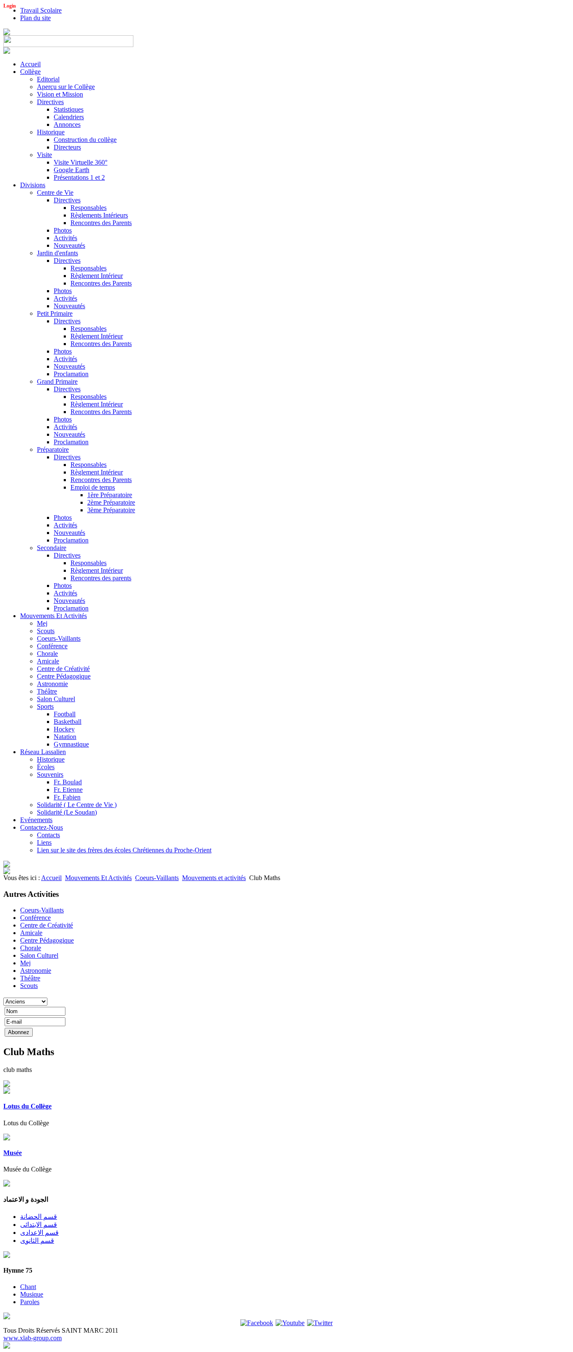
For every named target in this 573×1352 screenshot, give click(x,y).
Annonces (67, 124)
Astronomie (52, 683)
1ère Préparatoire (109, 494)
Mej (42, 623)
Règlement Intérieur (96, 275)
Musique (31, 1294)
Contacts (48, 834)
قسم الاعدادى (39, 1232)
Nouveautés (69, 245)
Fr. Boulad (68, 782)
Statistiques (68, 109)
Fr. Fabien (67, 797)
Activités (65, 237)
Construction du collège (85, 139)
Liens (44, 842)
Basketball (67, 721)
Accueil (30, 64)
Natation (65, 736)
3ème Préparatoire (111, 510)
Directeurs (67, 147)
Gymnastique (71, 744)
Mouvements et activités (214, 877)
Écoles (46, 766)
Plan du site (35, 17)
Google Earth (71, 169)
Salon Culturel (56, 698)
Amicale (48, 661)
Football (65, 714)
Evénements (36, 819)
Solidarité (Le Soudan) (67, 812)
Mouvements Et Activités (53, 615)
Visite (44, 154)
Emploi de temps (92, 487)
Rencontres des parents (100, 578)
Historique (51, 132)
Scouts (46, 630)
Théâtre (47, 691)
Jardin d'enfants (57, 253)
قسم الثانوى (37, 1240)
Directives (50, 101)
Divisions (32, 185)
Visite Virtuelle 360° (80, 162)
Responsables (88, 207)
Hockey (64, 729)
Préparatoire (53, 449)
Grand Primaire (57, 381)
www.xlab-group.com (32, 1338)
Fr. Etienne (68, 789)
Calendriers (69, 117)
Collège (30, 71)
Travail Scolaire (41, 10)
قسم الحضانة (38, 1216)
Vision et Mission (60, 94)
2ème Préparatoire (111, 502)
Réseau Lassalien (43, 751)
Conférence (52, 646)
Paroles (29, 1301)
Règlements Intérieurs (99, 215)
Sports (45, 706)
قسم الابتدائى (38, 1224)
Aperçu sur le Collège (66, 86)
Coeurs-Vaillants (59, 638)
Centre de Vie (55, 192)
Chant (28, 1286)
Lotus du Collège (27, 1106)
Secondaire (51, 547)
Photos (63, 230)
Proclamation (71, 373)
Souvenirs (50, 774)
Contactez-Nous (41, 827)
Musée (12, 1152)
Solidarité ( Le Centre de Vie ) (77, 804)
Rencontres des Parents (101, 222)
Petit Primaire (55, 313)
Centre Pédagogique (64, 676)
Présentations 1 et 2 (79, 177)
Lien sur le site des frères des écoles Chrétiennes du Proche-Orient (124, 850)
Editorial (48, 79)
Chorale (47, 653)
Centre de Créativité (63, 668)
